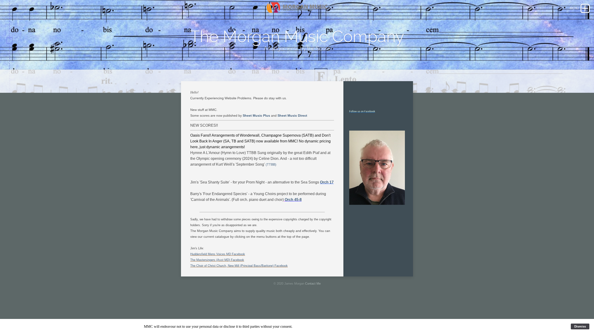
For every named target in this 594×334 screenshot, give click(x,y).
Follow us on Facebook (362, 111)
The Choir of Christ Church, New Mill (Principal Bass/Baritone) (232, 265)
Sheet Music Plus (256, 115)
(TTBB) (271, 164)
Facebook (238, 254)
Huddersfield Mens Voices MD (211, 254)
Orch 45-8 (293, 200)
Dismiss (580, 326)
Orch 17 (327, 182)
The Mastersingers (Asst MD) (210, 260)
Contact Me (313, 283)
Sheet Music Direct (292, 115)
